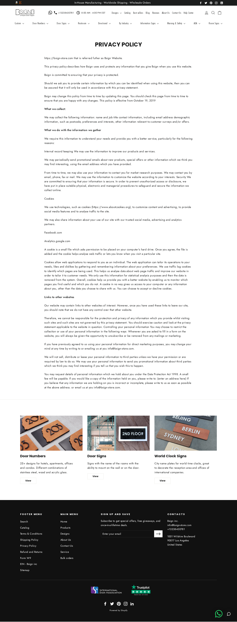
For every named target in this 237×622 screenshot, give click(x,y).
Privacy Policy (28, 546)
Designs (115, 13)
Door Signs (62, 23)
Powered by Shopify (119, 610)
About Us (165, 13)
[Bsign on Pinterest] (211, 3)
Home (63, 521)
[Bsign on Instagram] (216, 3)
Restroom (82, 23)
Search (24, 521)
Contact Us (176, 13)
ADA (196, 23)
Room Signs (214, 23)
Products (65, 528)
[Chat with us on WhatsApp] (51, 13)
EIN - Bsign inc (28, 564)
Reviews (155, 13)
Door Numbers (39, 23)
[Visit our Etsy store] (20, 3)
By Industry (124, 23)
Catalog (127, 13)
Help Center (189, 13)
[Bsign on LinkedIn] (221, 3)
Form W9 (25, 558)
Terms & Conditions (31, 534)
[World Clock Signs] (185, 433)
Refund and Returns (31, 552)
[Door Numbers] (51, 433)
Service (64, 552)
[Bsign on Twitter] (206, 3)
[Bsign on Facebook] (200, 3)
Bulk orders (66, 558)
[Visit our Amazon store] (16, 3)
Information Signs (148, 23)
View (28, 480)
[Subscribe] (158, 533)
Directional (103, 23)
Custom (18, 23)
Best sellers (138, 13)
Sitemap (24, 570)
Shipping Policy (29, 540)
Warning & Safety (175, 23)
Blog (148, 13)
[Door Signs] (118, 433)
